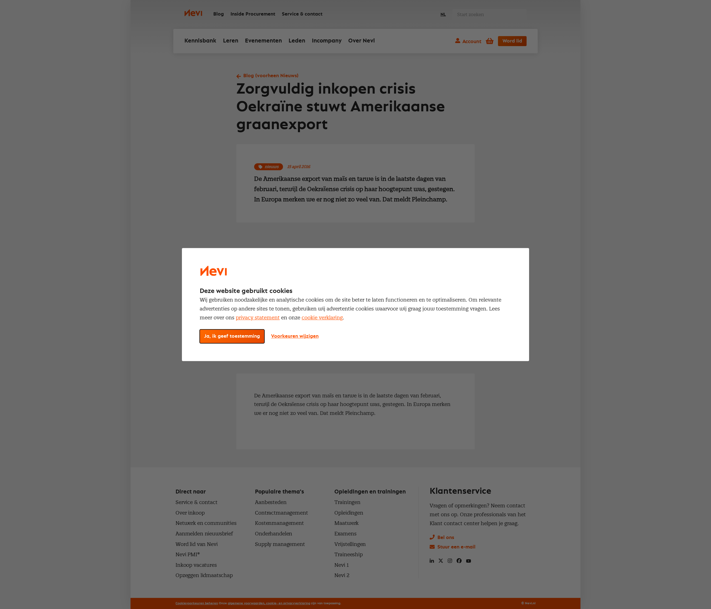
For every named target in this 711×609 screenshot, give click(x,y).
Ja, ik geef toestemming (232, 336)
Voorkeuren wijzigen (295, 336)
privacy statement (258, 317)
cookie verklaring (322, 317)
